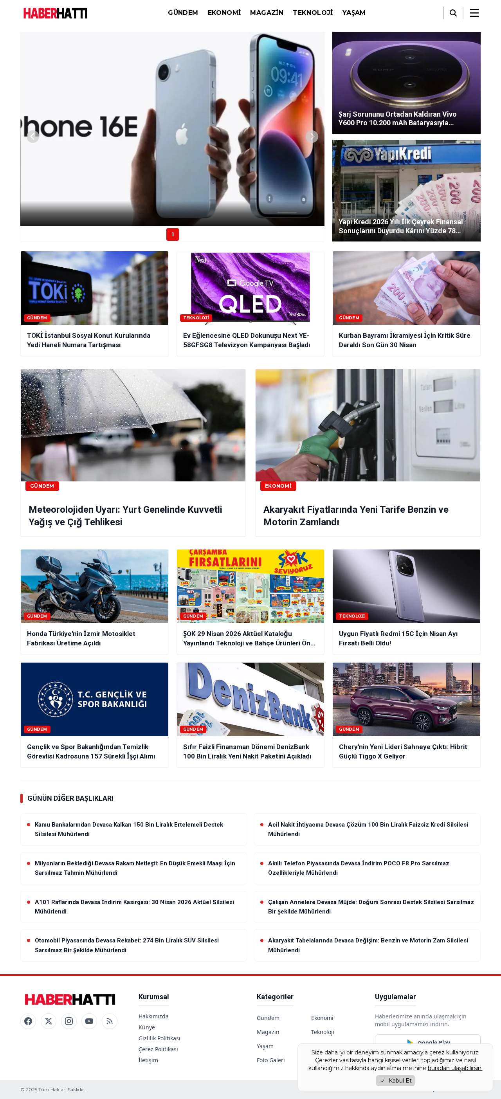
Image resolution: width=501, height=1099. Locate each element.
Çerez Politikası (158, 1049)
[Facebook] (28, 1021)
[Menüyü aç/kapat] (474, 13)
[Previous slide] (33, 136)
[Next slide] (312, 136)
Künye (147, 1027)
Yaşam (354, 12)
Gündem (183, 12)
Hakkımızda (154, 1016)
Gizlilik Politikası (159, 1038)
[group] (172, 129)
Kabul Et (400, 1080)
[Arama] (453, 13)
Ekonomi (224, 12)
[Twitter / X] (48, 1021)
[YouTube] (89, 1021)
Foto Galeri (271, 1060)
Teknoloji (313, 12)
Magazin (266, 12)
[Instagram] (69, 1021)
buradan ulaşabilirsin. (455, 1068)
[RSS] (109, 1021)
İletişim (148, 1060)
